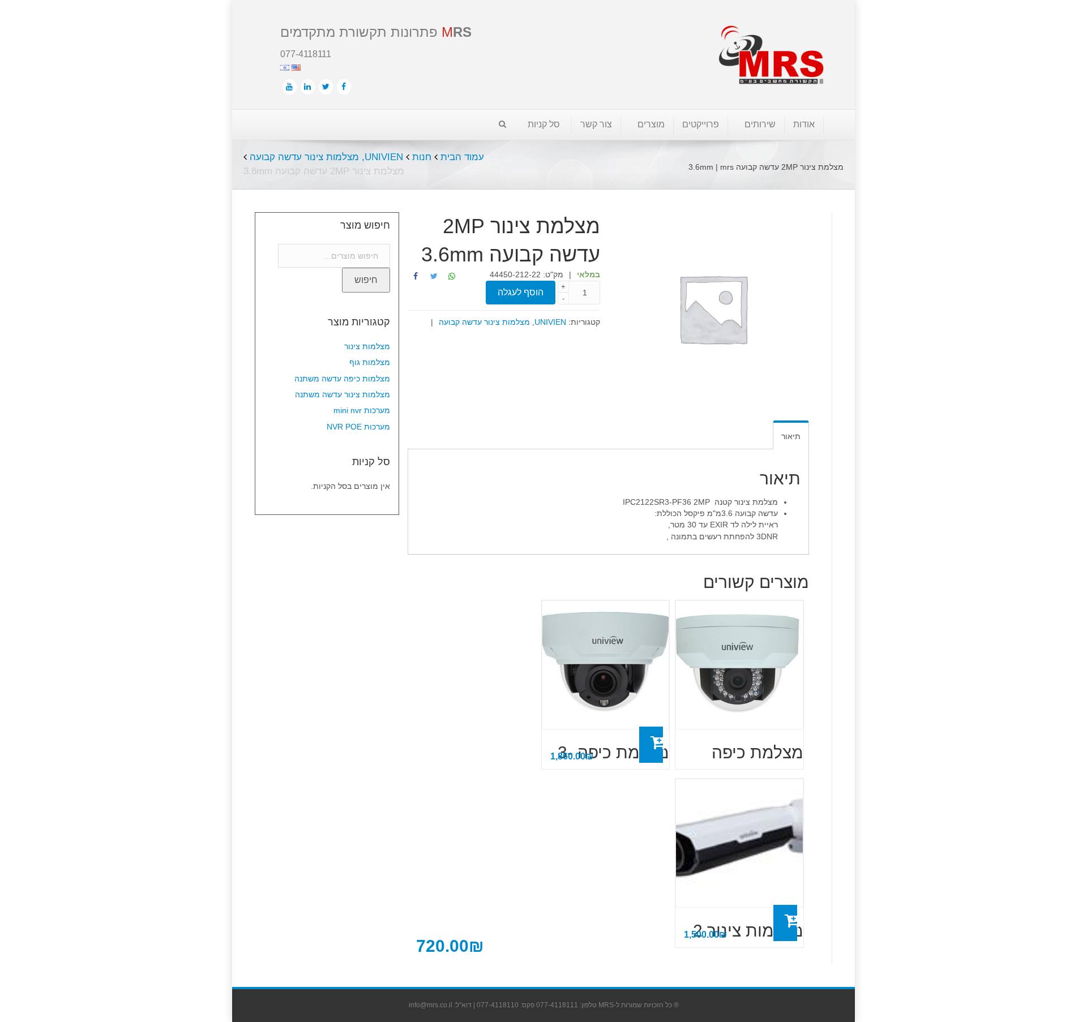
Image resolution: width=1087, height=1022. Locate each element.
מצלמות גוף (369, 362)
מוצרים (651, 124)
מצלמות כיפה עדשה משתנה (342, 378)
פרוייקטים (700, 124)
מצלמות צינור (367, 346)
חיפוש (366, 280)
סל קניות (544, 124)
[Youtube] (290, 87)
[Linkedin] (308, 87)
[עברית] (284, 67)
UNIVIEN (384, 157)
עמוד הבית (462, 157)
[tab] (791, 434)
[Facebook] (344, 87)
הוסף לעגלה (651, 745)
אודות (804, 124)
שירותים (760, 124)
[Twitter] (326, 87)
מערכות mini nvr (361, 410)
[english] (295, 67)
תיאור (791, 436)
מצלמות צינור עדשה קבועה (304, 157)
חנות (421, 157)
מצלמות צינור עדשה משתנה (342, 394)
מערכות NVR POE (358, 426)
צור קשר (596, 124)
